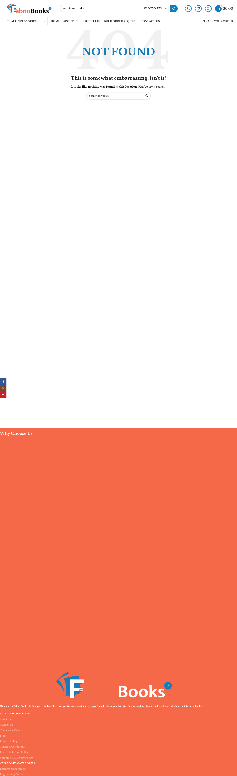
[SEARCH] (174, 8)
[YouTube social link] (3, 394)
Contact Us (6, 724)
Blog (2, 735)
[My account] (188, 8)
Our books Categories (17, 763)
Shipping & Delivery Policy (16, 757)
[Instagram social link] (3, 388)
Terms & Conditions (12, 746)
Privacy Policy (8, 741)
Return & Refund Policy (14, 752)
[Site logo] (29, 8)
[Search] (208, 8)
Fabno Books (20, 706)
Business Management (13, 768)
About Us (5, 719)
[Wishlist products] (198, 8)
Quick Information (15, 713)
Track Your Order (11, 730)
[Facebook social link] (3, 381)
